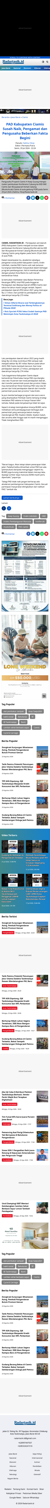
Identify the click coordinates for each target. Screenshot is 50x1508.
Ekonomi (27, 68)
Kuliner (37, 1462)
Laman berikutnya (11, 497)
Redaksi (8, 1489)
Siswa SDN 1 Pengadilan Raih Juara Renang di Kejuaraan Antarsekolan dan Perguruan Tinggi (18, 1153)
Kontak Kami (32, 1489)
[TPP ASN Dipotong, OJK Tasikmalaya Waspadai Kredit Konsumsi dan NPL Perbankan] (42, 786)
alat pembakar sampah (13, 711)
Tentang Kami (19, 1489)
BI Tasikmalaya (9, 722)
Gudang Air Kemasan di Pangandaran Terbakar (13, 856)
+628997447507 (25, 1442)
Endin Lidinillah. (30, 516)
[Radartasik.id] (13, 62)
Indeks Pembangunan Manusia (17, 521)
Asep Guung (13, 516)
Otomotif (37, 1474)
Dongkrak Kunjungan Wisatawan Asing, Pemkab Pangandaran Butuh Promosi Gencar (17, 750)
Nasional (16, 68)
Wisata (37, 1470)
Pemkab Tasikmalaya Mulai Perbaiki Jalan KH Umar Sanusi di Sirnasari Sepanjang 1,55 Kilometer (37, 860)
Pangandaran (8, 932)
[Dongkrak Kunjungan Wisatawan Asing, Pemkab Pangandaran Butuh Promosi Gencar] (42, 752)
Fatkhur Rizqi (28, 143)
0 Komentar (9, 198)
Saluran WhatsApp (31, 1497)
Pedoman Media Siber (32, 1493)
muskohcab (8, 527)
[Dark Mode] (43, 62)
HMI (44, 516)
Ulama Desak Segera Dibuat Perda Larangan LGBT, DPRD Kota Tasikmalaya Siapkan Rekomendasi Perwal (37, 893)
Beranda (5, 117)
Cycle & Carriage (10, 733)
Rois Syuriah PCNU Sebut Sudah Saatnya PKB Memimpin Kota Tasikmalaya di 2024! (25, 312)
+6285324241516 (25, 1446)
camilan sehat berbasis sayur (16, 727)
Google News (15, 1497)
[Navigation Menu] (47, 62)
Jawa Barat (6, 68)
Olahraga (6, 1124)
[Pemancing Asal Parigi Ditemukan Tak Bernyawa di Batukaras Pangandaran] (42, 1137)
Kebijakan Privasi (13, 1493)
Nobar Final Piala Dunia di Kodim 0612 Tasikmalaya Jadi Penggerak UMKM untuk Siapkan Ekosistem (13, 895)
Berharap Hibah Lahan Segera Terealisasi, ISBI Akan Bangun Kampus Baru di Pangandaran (16, 801)
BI (32, 716)
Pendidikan (7, 1160)
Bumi (23, 722)
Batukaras (22, 716)
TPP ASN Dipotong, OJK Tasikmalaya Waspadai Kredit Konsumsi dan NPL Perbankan (16, 784)
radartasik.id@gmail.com (25, 1438)
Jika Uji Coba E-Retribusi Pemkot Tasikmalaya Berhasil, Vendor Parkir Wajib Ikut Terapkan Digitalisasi (17, 1096)
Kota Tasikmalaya (9, 986)
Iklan (42, 1489)
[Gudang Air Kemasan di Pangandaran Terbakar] (13, 846)
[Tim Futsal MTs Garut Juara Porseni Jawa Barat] (42, 1121)
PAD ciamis (23, 527)
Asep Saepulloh (35, 711)
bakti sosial (8, 716)
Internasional (37, 1458)
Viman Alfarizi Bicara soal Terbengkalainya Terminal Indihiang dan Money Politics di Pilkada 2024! (24, 305)
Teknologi (13, 1474)
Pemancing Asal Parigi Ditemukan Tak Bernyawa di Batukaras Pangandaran (18, 1135)
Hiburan (37, 68)
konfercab (40, 521)
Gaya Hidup (37, 1454)
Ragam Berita (13, 1478)
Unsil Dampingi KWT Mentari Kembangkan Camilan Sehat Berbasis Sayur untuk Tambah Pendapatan (16, 1207)
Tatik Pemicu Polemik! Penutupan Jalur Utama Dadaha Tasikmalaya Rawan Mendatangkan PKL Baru (17, 767)
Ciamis (25, 117)
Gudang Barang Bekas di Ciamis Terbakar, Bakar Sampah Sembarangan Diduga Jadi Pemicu (17, 817)
